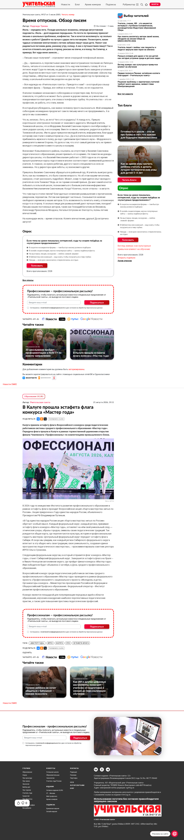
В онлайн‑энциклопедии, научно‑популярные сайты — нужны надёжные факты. (62, 251)
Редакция (73, 772)
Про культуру (27, 778)
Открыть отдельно (126, 258)
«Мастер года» (37, 643)
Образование (27, 772)
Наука (25, 775)
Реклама (73, 775)
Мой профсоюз (51, 796)
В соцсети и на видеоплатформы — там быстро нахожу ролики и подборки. (60, 248)
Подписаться (97, 302)
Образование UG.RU (33, 347)
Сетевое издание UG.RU (54, 790)
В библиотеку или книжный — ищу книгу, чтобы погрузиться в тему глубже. (60, 257)
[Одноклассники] (41, 418)
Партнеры (73, 778)
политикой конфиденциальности (53, 308)
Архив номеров (93, 4)
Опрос (123, 188)
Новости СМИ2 (10, 384)
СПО (68, 643)
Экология (26, 784)
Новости (65, 4)
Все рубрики (27, 808)
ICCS (72, 782)
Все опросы (28, 280)
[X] (45, 418)
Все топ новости (125, 94)
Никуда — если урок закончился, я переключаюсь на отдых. (54, 260)
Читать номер (68, 14)
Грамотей (26, 796)
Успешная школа (52, 772)
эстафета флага (81, 643)
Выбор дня (26, 787)
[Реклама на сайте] (174, 834)
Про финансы (27, 799)
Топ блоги (125, 105)
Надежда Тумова (39, 26)
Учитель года (27, 793)
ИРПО (50, 643)
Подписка (111, 4)
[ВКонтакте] (38, 418)
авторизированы (76, 369)
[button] (30, 378)
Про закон (26, 781)
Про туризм (27, 790)
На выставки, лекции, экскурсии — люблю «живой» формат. (54, 254)
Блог (77, 4)
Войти (155, 4)
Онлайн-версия (51, 811)
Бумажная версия (52, 808)
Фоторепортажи (77, 785)
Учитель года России (53, 781)
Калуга (59, 643)
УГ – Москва (50, 793)
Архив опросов (125, 261)
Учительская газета (40, 402)
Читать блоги (129, 180)
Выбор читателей (136, 15)
